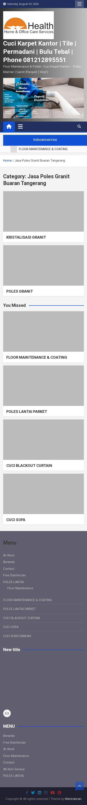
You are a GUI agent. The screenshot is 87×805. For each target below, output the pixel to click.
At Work (8, 555)
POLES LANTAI (13, 582)
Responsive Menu (79, 4)
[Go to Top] (79, 786)
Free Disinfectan (14, 575)
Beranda (9, 562)
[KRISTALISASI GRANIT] (43, 211)
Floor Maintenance (20, 588)
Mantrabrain (73, 799)
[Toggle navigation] (20, 126)
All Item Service (14, 769)
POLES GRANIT (19, 291)
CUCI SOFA (15, 519)
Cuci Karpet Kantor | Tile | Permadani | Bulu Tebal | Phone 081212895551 (39, 52)
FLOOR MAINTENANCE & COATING (36, 357)
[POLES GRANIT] (43, 265)
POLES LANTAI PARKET (26, 411)
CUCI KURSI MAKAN (17, 636)
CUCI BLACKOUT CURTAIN (29, 465)
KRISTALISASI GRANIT (26, 237)
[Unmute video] (43, 681)
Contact (8, 569)
